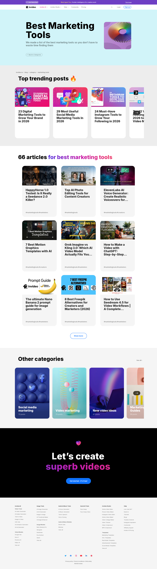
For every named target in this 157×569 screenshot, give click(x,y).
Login (119, 7)
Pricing (83, 7)
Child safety (88, 561)
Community (74, 7)
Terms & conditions (79, 561)
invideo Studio (106, 506)
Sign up (127, 7)
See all (139, 360)
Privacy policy (69, 561)
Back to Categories (35, 54)
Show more (78, 336)
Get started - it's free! (78, 481)
